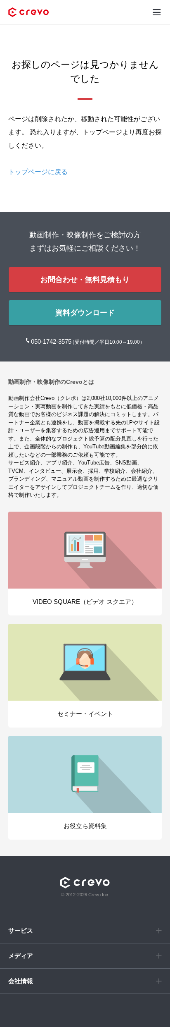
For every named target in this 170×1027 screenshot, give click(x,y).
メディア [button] (20, 955)
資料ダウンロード (85, 313)
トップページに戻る (38, 171)
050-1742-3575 (52, 341)
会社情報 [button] (20, 980)
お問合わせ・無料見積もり (85, 279)
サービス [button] (20, 930)
